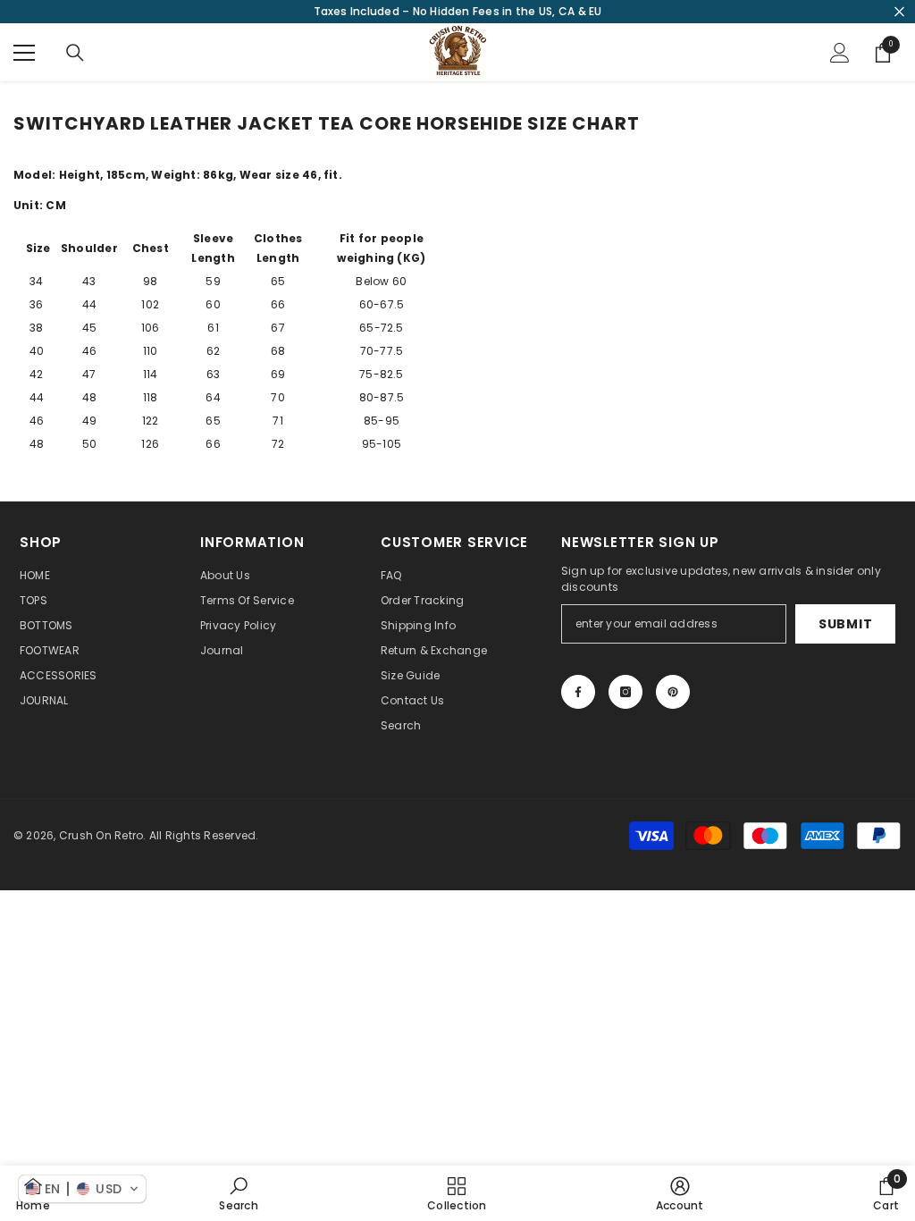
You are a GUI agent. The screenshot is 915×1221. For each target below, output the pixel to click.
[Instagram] (625, 692)
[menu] (24, 52)
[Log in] (840, 53)
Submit (845, 624)
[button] (82, 1189)
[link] (238, 1193)
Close (899, 12)
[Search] (75, 52)
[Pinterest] (673, 692)
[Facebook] (578, 692)
